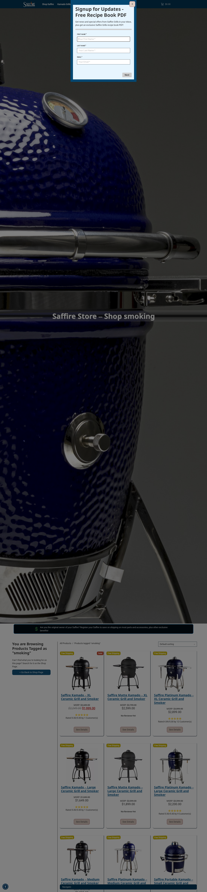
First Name (81, 34)
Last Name (81, 46)
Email (79, 57)
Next (127, 75)
